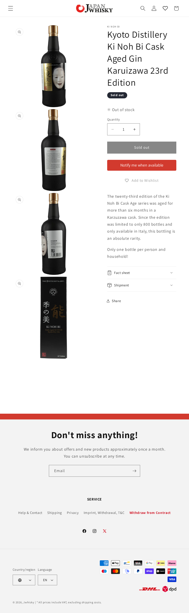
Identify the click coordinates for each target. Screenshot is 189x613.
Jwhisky (28, 602)
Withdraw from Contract (150, 512)
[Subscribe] (134, 471)
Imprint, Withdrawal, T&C (104, 512)
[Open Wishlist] (165, 8)
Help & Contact (30, 512)
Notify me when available (141, 165)
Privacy (73, 512)
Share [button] (116, 300)
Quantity (113, 119)
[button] (10, 8)
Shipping (54, 512)
